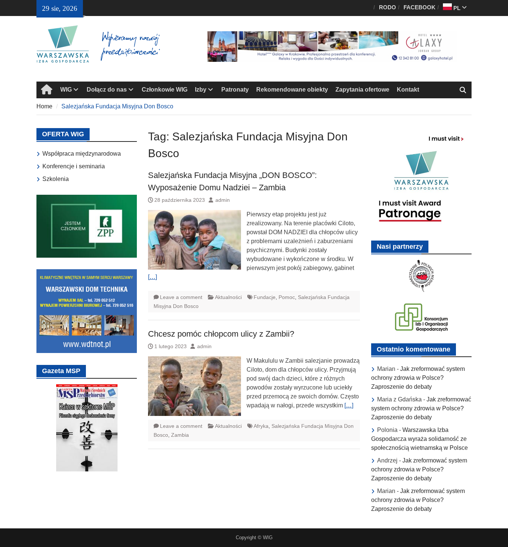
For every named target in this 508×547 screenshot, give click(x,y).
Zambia (180, 435)
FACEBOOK (419, 7)
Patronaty (235, 89)
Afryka (261, 426)
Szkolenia (55, 179)
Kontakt (408, 89)
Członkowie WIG (164, 89)
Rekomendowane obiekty (292, 89)
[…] (152, 277)
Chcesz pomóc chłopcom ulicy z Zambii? (221, 333)
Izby (200, 89)
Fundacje (265, 297)
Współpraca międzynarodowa (81, 153)
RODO (387, 7)
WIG (66, 89)
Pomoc (287, 297)
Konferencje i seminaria (73, 166)
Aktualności (228, 297)
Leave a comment (181, 297)
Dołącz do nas (107, 89)
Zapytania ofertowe (362, 89)
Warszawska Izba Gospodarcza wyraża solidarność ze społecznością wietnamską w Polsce (419, 439)
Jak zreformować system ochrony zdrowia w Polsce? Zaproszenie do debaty (418, 378)
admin (222, 200)
